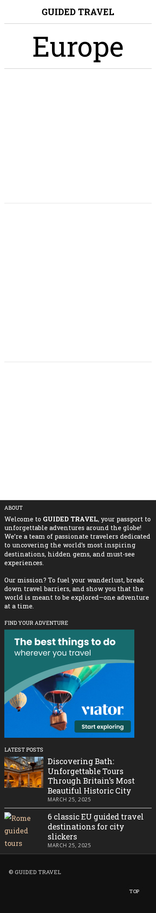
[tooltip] (9, 893)
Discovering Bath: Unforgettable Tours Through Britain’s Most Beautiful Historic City (91, 776)
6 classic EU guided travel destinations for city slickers (96, 827)
